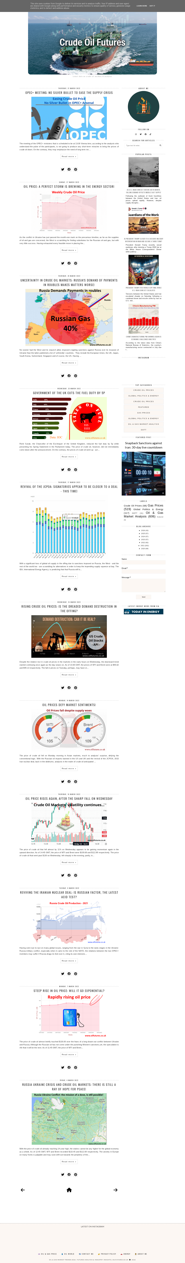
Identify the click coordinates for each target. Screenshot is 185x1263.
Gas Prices (143, 413)
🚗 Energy (125, 1254)
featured (143, 407)
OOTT (143, 430)
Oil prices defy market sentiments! (69, 704)
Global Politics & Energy (143, 396)
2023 (143, 539)
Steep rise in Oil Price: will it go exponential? (69, 990)
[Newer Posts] (23, 1190)
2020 (143, 549)
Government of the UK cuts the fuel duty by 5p (69, 392)
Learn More (142, 6)
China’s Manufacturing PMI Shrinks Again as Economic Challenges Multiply (143, 338)
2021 (143, 545)
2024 (143, 536)
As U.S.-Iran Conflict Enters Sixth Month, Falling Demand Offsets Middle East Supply (143, 191)
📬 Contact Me (86, 1254)
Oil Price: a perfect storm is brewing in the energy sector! (69, 186)
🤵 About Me (141, 1254)
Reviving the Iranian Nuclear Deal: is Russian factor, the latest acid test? (69, 894)
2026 (143, 530)
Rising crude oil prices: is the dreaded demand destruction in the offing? (69, 608)
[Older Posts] (115, 1190)
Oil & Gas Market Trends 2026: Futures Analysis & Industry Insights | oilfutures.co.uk (88, 1259)
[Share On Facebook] (69, 169)
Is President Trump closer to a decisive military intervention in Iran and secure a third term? (143, 240)
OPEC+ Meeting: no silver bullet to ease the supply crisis (69, 92)
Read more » (69, 156)
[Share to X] (63, 169)
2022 (143, 542)
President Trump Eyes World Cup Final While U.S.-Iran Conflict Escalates (144, 289)
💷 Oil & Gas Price (47, 1254)
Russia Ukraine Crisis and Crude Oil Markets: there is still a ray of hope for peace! (69, 1086)
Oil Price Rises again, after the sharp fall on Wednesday (69, 798)
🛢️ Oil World (67, 1254)
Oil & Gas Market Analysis (143, 424)
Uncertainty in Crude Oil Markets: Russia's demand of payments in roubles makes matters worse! (69, 282)
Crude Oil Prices (144, 390)
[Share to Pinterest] (75, 169)
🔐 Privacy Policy (107, 1254)
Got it (152, 6)
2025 (143, 533)
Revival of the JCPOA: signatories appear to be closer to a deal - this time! (69, 488)
